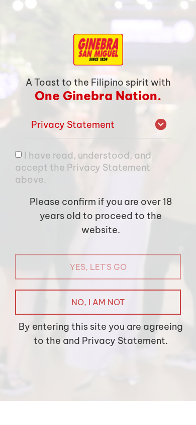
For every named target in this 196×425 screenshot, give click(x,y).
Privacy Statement (73, 124)
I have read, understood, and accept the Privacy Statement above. (83, 167)
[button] (98, 125)
